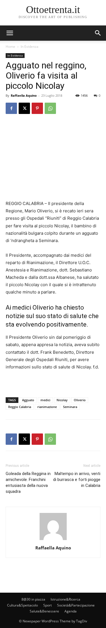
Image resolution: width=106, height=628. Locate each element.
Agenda (70, 611)
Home (10, 46)
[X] (24, 108)
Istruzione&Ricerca (65, 599)
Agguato (28, 400)
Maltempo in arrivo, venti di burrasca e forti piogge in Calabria (76, 479)
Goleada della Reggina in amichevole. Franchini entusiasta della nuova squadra (28, 482)
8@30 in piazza (33, 599)
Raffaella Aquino (24, 95)
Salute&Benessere (44, 611)
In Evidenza (29, 46)
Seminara (70, 407)
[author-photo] (53, 540)
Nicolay (62, 400)
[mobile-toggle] (10, 33)
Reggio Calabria (19, 407)
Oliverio (80, 400)
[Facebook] (11, 108)
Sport (47, 605)
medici (45, 400)
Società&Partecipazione (76, 605)
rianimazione (47, 407)
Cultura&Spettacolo (22, 605)
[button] (98, 33)
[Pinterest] (37, 108)
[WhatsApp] (50, 108)
